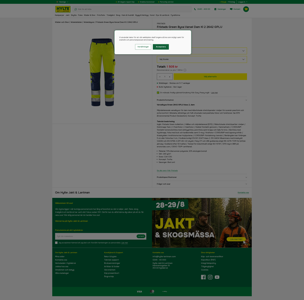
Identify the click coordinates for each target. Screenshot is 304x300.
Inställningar (143, 47)
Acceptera (161, 47)
